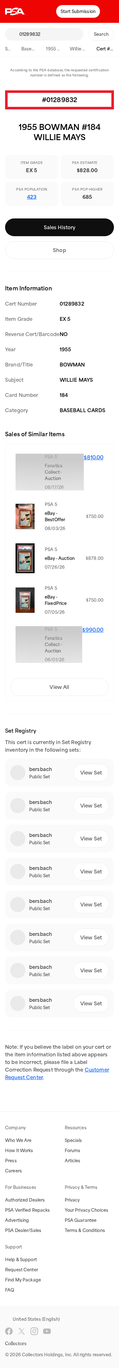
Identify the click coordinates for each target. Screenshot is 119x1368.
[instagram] (34, 1331)
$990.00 (92, 630)
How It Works (19, 1150)
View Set (91, 772)
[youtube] (47, 1331)
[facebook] (9, 1331)
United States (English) (36, 1319)
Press (11, 1160)
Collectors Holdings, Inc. (47, 1354)
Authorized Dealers (25, 1200)
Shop (59, 250)
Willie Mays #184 (87, 48)
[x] (21, 1331)
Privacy (72, 1200)
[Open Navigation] (109, 11)
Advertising (17, 1220)
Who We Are (18, 1140)
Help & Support (21, 1259)
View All (59, 687)
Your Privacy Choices (87, 1210)
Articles (73, 1160)
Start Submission (78, 11)
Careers (13, 1170)
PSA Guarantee (81, 1220)
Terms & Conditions (85, 1230)
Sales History (60, 227)
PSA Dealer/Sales (23, 1230)
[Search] (12, 34)
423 (31, 197)
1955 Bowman (60, 48)
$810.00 (93, 457)
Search (12, 48)
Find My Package (23, 1279)
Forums (73, 1150)
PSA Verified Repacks (27, 1210)
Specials (73, 1140)
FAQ (9, 1290)
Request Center (21, 1269)
